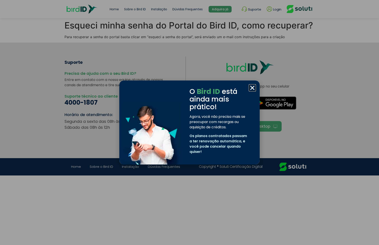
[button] (252, 88)
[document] (189, 122)
